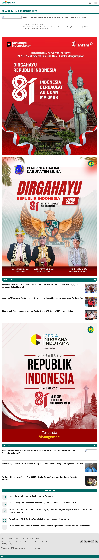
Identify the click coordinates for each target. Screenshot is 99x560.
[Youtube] (89, 542)
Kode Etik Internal (31, 541)
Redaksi (17, 539)
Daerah (26, 24)
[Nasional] (95, 445)
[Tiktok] (96, 542)
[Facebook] (81, 542)
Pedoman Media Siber (30, 539)
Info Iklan (43, 541)
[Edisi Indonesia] (8, 4)
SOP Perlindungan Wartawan (12, 541)
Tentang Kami (6, 539)
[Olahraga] (95, 280)
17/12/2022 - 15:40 (36, 24)
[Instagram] (92, 542)
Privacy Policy (6, 544)
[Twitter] (85, 542)
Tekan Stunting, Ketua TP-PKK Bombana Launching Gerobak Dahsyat (55, 17)
